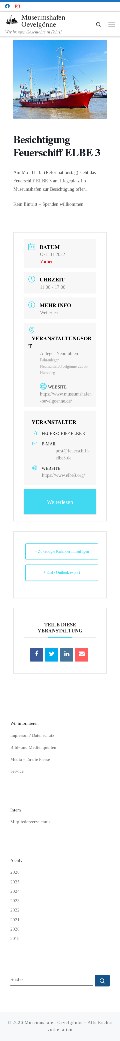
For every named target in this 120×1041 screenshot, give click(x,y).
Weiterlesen (51, 312)
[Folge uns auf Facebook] (7, 6)
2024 (15, 891)
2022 (15, 910)
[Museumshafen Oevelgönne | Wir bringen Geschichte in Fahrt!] (12, 19)
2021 (15, 919)
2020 (15, 929)
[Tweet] (51, 655)
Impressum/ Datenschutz (32, 735)
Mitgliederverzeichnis (30, 821)
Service (17, 771)
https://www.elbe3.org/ (63, 475)
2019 (15, 938)
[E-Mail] (81, 655)
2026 (15, 872)
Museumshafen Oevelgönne (54, 1022)
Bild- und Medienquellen (33, 747)
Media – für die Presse (30, 759)
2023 (15, 900)
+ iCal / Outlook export (61, 572)
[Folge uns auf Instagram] (17, 6)
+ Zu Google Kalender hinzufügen (62, 551)
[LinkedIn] (66, 655)
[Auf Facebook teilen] (36, 655)
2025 (15, 881)
